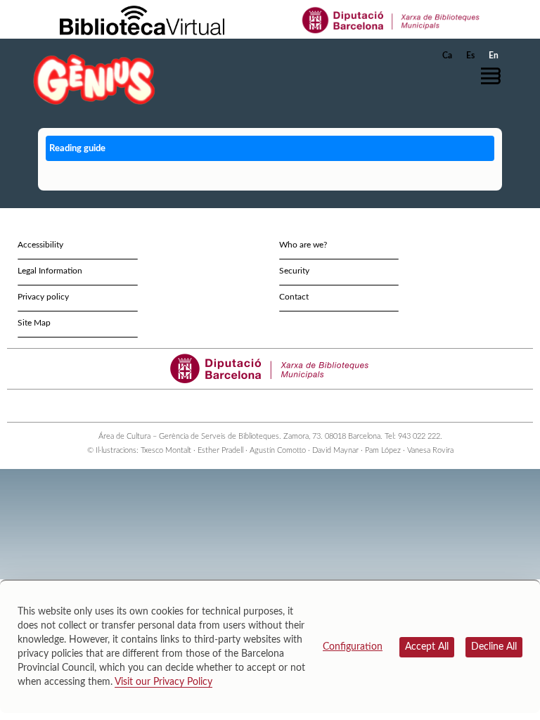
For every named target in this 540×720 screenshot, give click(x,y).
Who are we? (303, 244)
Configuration (352, 647)
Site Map (34, 323)
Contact (294, 296)
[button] (494, 76)
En (494, 55)
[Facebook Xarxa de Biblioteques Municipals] (251, 406)
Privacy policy (43, 296)
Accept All (427, 647)
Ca (447, 55)
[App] (302, 406)
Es (470, 55)
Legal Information (50, 270)
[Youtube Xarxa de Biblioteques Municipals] (264, 406)
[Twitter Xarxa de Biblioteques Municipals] (239, 406)
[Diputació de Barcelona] (391, 19)
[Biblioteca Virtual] (142, 19)
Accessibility (40, 244)
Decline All (494, 647)
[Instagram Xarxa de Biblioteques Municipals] (277, 406)
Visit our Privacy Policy (163, 682)
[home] (94, 79)
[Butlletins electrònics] (289, 406)
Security (294, 270)
